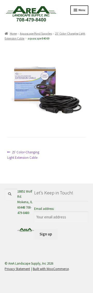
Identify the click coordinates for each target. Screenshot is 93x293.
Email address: (44, 209)
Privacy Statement (17, 269)
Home (13, 33)
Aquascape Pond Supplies (36, 33)
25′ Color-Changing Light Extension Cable (23, 155)
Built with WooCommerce (51, 269)
